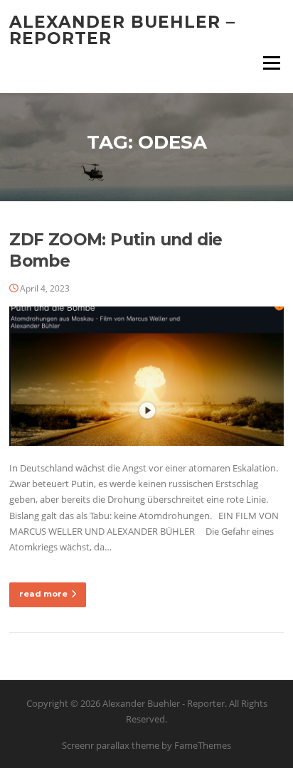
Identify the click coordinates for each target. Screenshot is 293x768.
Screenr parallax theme (110, 745)
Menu (271, 62)
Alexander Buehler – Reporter (122, 30)
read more (43, 594)
